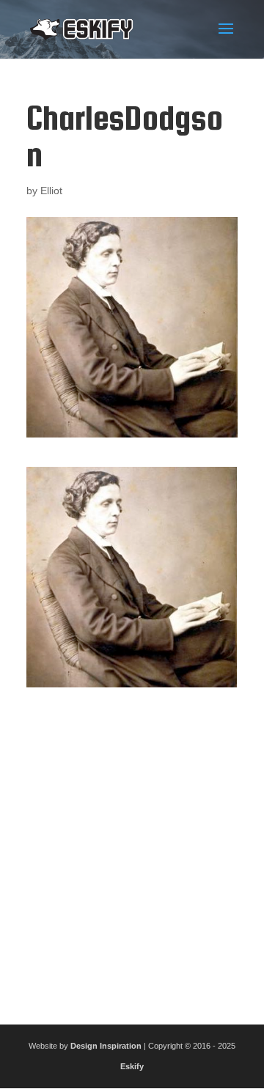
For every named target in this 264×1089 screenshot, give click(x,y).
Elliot (51, 190)
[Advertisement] (132, 850)
